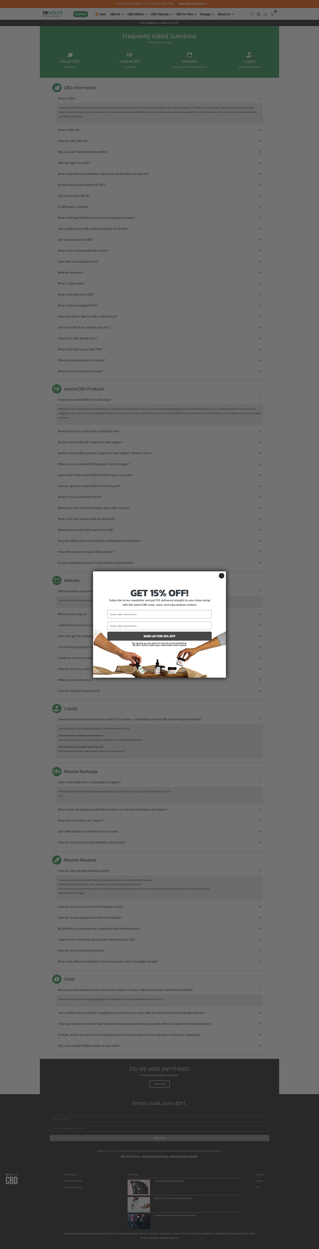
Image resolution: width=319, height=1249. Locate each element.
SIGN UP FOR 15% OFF (159, 636)
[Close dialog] (221, 576)
